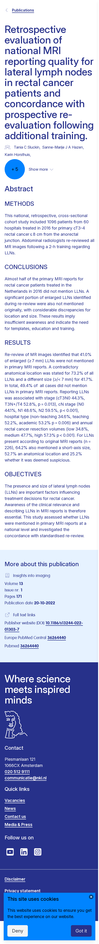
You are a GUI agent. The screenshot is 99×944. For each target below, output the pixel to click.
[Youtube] (10, 852)
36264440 (56, 638)
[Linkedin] (23, 852)
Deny (17, 931)
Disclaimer (15, 879)
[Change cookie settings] (91, 897)
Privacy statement (23, 890)
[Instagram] (37, 852)
